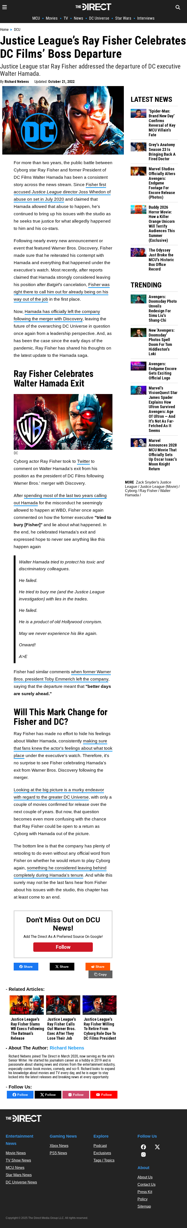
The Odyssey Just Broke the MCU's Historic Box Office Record (161, 259)
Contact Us (147, 1184)
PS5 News (58, 1153)
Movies (52, 18)
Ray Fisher (148, 491)
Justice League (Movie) (159, 487)
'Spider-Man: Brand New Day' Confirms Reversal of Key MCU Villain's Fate (162, 123)
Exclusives (102, 1153)
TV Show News (18, 1160)
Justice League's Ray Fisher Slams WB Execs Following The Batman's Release (27, 1029)
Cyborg (131, 491)
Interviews (146, 18)
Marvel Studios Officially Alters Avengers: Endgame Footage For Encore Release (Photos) (162, 183)
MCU (36, 18)
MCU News (15, 1168)
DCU (17, 30)
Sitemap (144, 1206)
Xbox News (59, 1146)
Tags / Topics (104, 1160)
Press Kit (145, 1192)
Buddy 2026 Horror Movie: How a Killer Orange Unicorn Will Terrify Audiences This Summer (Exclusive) (162, 224)
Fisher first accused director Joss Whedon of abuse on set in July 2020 (62, 192)
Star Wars (123, 18)
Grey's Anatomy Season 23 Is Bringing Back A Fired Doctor (162, 151)
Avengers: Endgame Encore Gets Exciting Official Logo (163, 371)
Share (28, 966)
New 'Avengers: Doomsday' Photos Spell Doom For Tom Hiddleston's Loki (161, 342)
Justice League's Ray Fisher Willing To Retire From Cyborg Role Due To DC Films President (100, 1029)
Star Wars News (19, 1175)
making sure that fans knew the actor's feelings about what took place (63, 748)
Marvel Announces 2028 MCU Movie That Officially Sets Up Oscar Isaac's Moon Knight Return (163, 454)
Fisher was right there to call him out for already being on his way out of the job (62, 292)
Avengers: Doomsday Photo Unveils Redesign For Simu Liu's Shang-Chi (163, 309)
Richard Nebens (17, 81)
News (78, 18)
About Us (145, 1177)
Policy (143, 1199)
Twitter (83, 461)
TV (66, 18)
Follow (22, 1095)
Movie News (16, 1153)
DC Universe (99, 18)
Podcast (100, 1146)
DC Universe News (21, 1182)
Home (4, 30)
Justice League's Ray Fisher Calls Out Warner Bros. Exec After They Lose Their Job (61, 1029)
